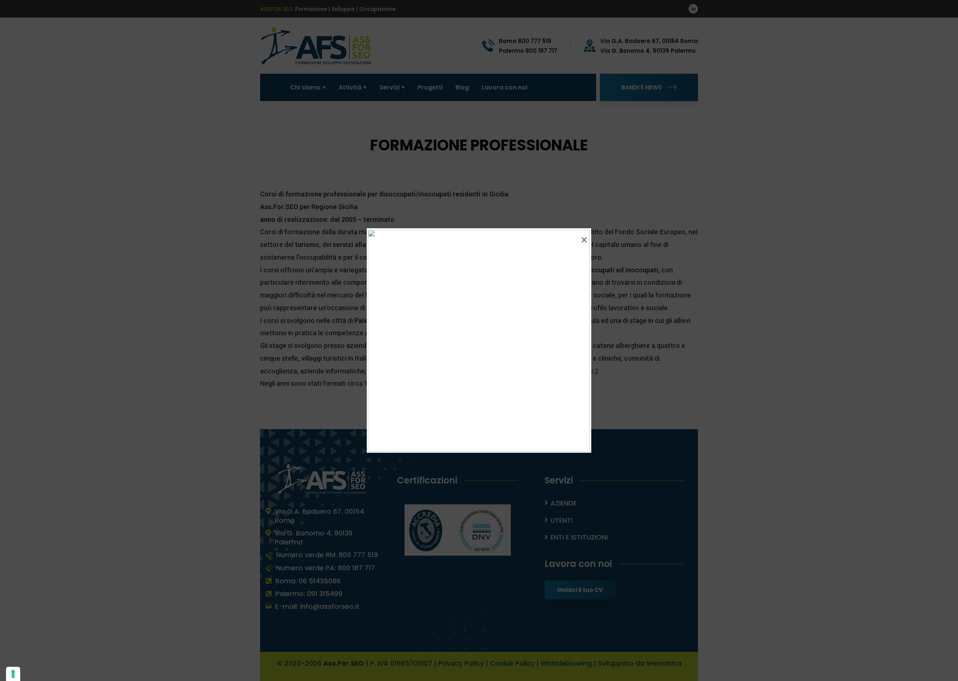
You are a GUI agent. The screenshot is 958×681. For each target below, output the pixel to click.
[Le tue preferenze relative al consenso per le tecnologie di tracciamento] (13, 674)
